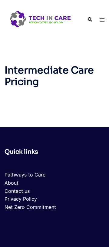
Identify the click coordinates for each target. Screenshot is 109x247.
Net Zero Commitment (30, 207)
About (11, 183)
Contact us (17, 191)
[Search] (89, 19)
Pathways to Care (25, 175)
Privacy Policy (21, 199)
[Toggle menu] (102, 20)
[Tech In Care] (40, 19)
